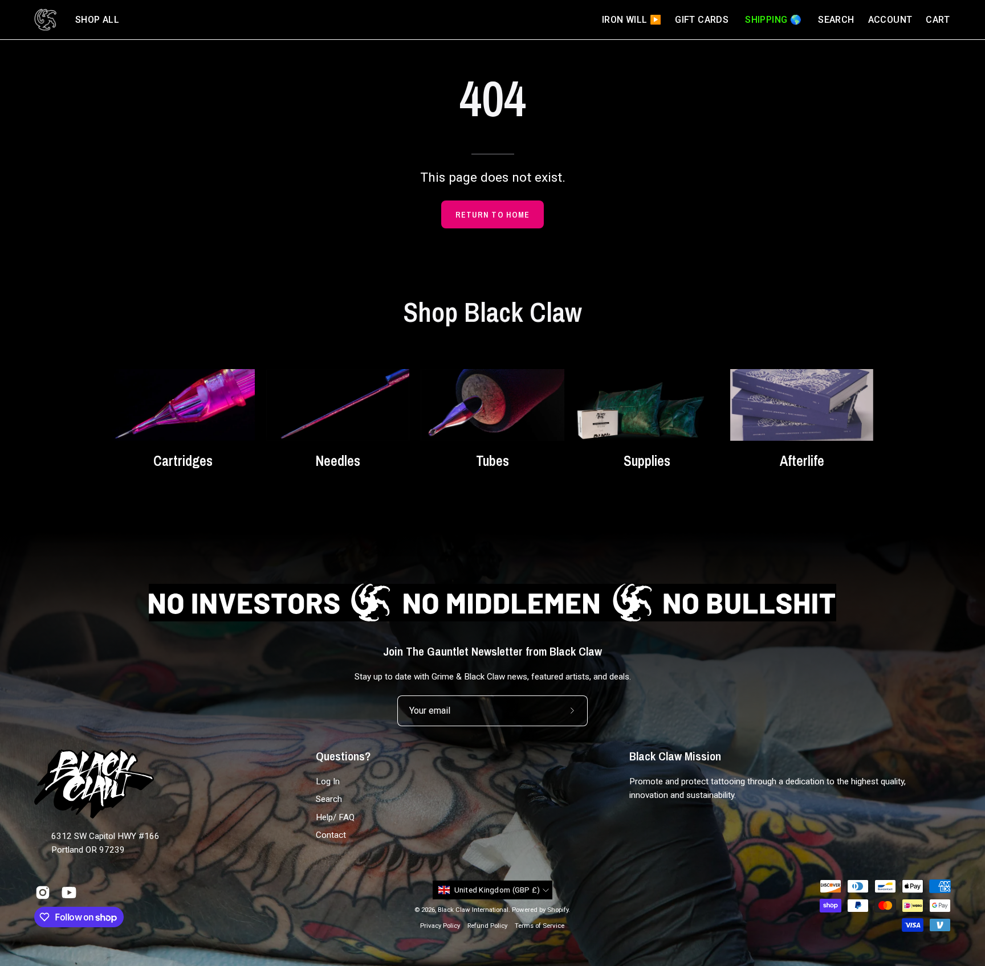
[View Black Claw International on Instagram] (42, 892)
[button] (97, 19)
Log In (328, 781)
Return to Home (492, 214)
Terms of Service (539, 926)
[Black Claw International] (45, 20)
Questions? (343, 756)
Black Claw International (473, 910)
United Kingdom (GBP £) (497, 890)
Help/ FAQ (335, 817)
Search (329, 800)
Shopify (557, 910)
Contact (331, 835)
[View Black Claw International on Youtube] (69, 892)
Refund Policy (487, 926)
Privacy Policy (440, 926)
